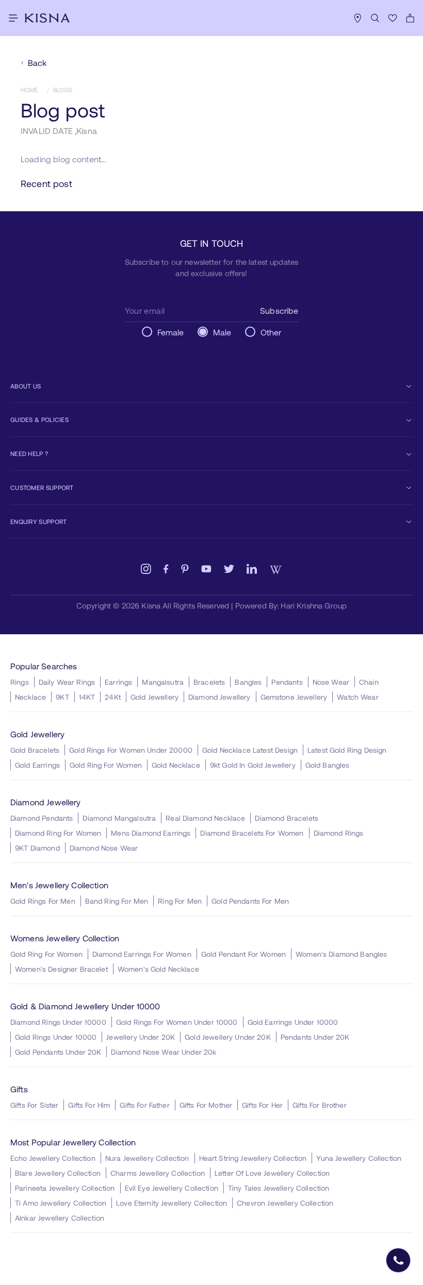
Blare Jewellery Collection (58, 1173)
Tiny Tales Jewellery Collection (279, 1187)
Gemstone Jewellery (294, 696)
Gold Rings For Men (42, 901)
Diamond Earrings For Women (141, 954)
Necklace (30, 696)
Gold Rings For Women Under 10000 (177, 1022)
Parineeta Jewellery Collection (65, 1187)
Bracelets (209, 682)
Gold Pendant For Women (243, 954)
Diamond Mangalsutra (119, 818)
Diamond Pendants (41, 818)
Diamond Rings (339, 833)
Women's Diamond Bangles (341, 954)
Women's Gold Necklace (158, 969)
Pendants (286, 682)
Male (222, 332)
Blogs (63, 89)
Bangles (248, 682)
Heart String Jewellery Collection (253, 1158)
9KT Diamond (37, 847)
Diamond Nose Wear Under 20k (163, 1051)
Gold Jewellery (154, 696)
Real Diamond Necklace (205, 818)
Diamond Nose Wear (104, 847)
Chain (369, 682)
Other (271, 332)
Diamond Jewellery (219, 696)
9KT (62, 696)
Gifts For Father (144, 1105)
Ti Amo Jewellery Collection (60, 1202)
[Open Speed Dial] (398, 1260)
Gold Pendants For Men (250, 901)
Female (170, 332)
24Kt (113, 696)
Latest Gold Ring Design (346, 750)
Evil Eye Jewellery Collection (171, 1187)
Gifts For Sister (34, 1105)
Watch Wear (358, 696)
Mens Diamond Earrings (150, 833)
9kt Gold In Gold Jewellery (253, 764)
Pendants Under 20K (315, 1037)
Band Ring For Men (117, 901)
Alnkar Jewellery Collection (59, 1217)
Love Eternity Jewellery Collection (171, 1202)
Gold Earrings (37, 764)
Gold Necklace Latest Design (250, 750)
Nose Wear (331, 682)
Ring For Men (180, 901)
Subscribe (279, 310)
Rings (19, 682)
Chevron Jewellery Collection (285, 1202)
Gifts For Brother (319, 1105)
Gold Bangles (327, 764)
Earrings (118, 682)
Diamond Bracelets (286, 818)
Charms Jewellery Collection (157, 1173)
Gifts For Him (89, 1105)
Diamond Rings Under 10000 (58, 1022)
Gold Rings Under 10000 (55, 1037)
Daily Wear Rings (67, 682)
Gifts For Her (262, 1105)
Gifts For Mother (206, 1105)
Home (30, 89)
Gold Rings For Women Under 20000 (130, 750)
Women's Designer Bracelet (61, 969)
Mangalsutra (163, 682)
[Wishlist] (392, 18)
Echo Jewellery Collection (52, 1158)
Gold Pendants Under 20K (58, 1051)
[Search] (375, 18)
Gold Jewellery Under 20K (228, 1037)
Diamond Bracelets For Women (251, 833)
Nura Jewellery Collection (147, 1158)
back (37, 62)
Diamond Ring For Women (58, 833)
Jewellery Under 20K (140, 1037)
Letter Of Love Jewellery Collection (272, 1173)
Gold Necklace (176, 764)
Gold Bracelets (34, 750)
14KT (87, 696)
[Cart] (410, 18)
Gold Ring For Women (106, 764)
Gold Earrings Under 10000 (293, 1022)
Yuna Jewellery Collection (358, 1158)
